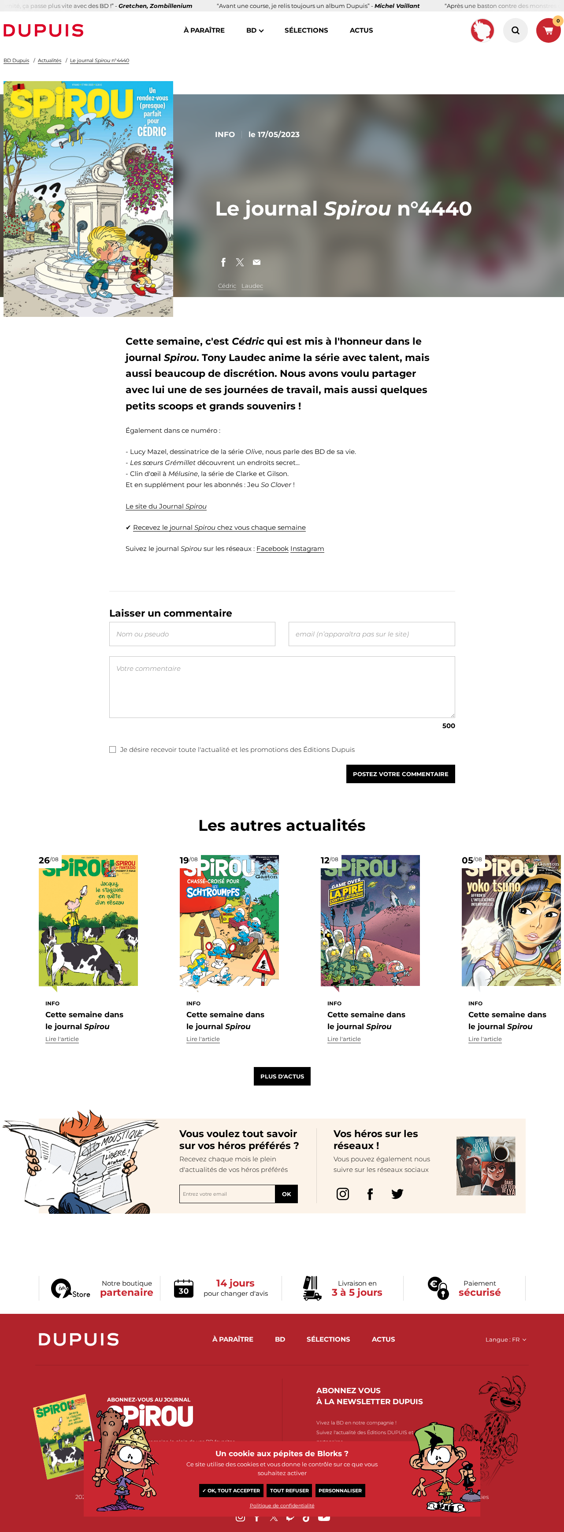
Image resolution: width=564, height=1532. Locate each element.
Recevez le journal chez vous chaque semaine (219, 527)
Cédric (227, 285)
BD (251, 30)
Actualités (49, 60)
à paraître (204, 30)
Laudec (252, 285)
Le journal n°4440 (99, 60)
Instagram (307, 548)
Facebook (272, 548)
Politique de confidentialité (282, 1505)
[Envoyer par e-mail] (257, 262)
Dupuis (45, 30)
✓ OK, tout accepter (231, 1490)
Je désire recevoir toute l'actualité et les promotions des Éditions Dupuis (237, 749)
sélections (306, 30)
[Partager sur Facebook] (223, 262)
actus (361, 30)
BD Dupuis (16, 60)
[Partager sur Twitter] (240, 262)
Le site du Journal (166, 506)
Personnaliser (340, 1490)
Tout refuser (289, 1490)
